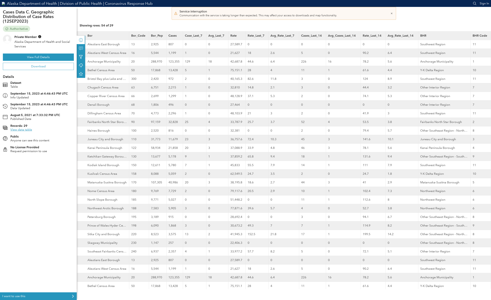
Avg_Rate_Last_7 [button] (282, 35)
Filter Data (81, 57)
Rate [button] (233, 35)
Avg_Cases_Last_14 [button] (342, 35)
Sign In (484, 3)
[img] (40, 37)
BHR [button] (423, 35)
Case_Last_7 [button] (193, 35)
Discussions (81, 48)
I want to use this (13, 296)
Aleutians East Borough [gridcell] (103, 44)
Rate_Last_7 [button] (256, 35)
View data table (21, 129)
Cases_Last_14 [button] (311, 35)
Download (38, 66)
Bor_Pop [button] (157, 35)
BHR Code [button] (480, 35)
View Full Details (38, 57)
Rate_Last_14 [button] (372, 35)
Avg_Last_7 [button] (216, 35)
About (81, 40)
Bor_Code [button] (138, 35)
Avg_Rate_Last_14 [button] (401, 35)
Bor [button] (89, 35)
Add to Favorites (81, 73)
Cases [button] (172, 35)
